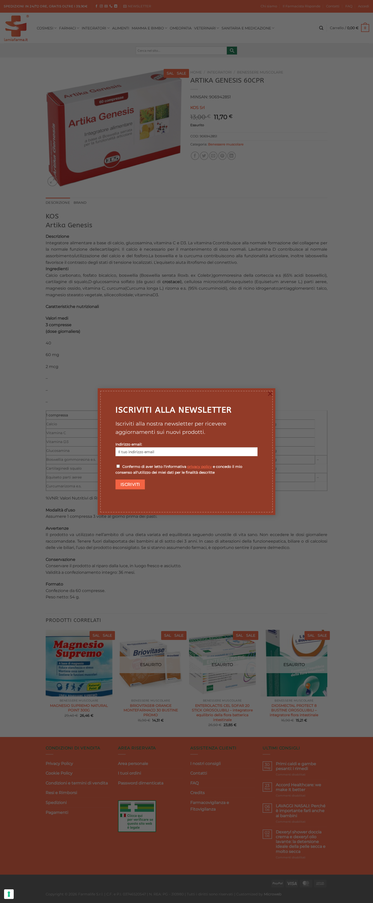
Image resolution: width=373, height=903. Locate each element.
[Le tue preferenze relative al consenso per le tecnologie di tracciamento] (9, 894)
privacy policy (199, 466)
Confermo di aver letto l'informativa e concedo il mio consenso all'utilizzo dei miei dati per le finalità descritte (178, 469)
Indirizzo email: (128, 444)
